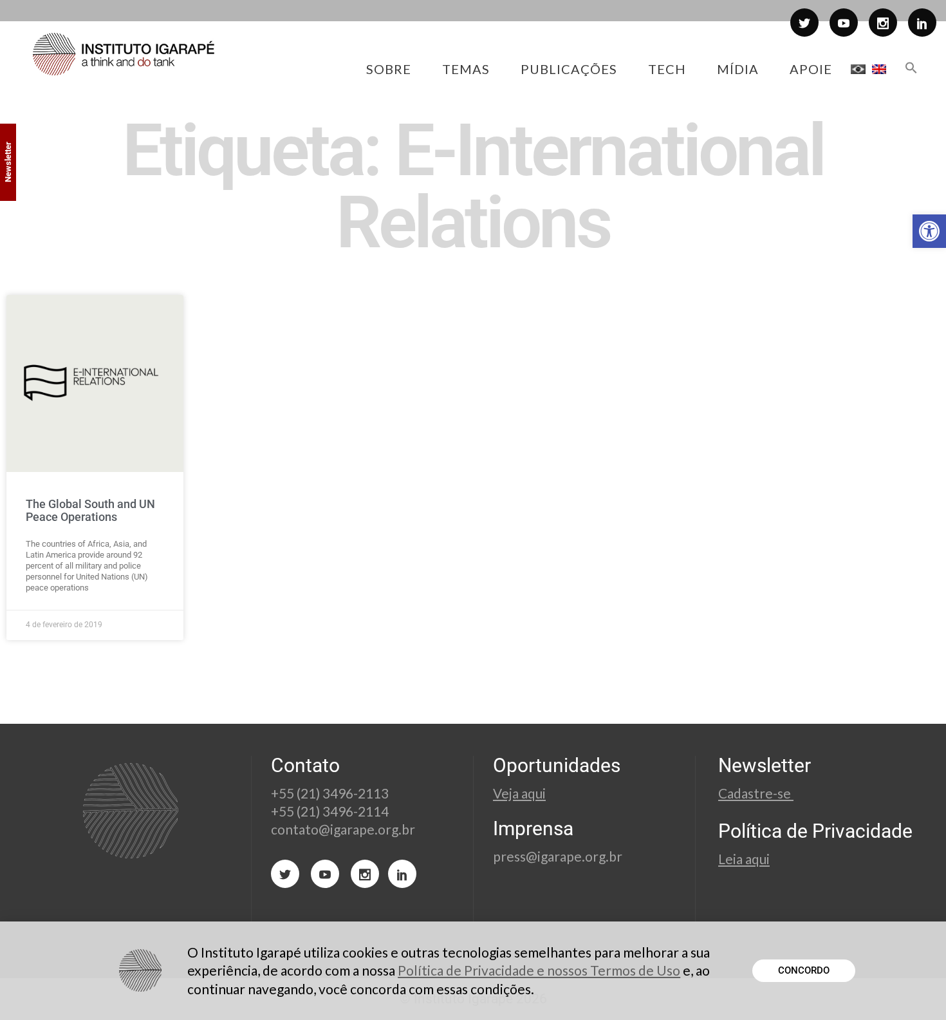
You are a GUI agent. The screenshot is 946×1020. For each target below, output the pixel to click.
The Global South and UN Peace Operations (90, 510)
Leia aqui (744, 859)
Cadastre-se (755, 793)
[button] (929, 231)
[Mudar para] (858, 69)
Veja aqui (519, 793)
